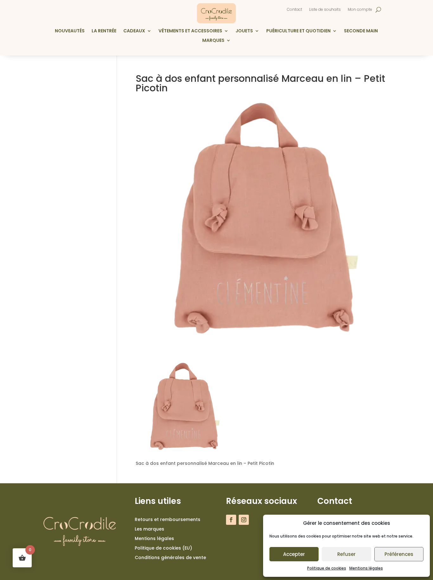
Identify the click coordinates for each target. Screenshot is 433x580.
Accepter (294, 554)
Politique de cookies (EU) (163, 548)
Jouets (244, 31)
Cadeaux (134, 31)
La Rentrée (104, 31)
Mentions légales (366, 568)
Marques (213, 40)
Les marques (149, 529)
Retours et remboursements (167, 520)
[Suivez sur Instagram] (244, 520)
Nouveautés (70, 31)
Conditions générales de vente (170, 558)
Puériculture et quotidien (298, 31)
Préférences (399, 554)
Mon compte (360, 9)
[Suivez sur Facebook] (231, 520)
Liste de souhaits (325, 9)
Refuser (346, 554)
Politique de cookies (326, 568)
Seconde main (361, 31)
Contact (294, 9)
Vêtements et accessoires (190, 31)
